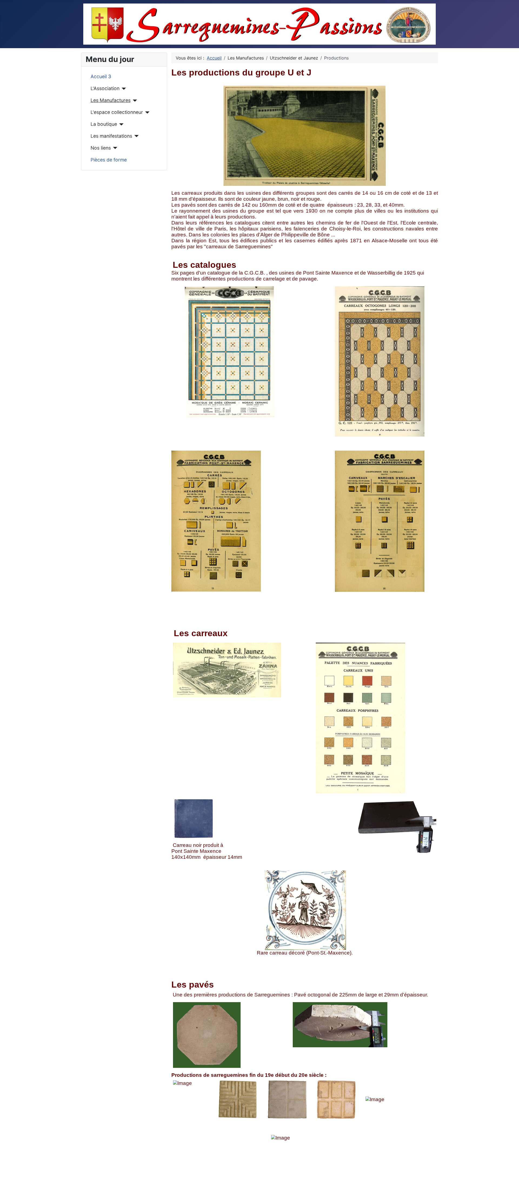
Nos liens (101, 148)
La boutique (104, 124)
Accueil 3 (101, 76)
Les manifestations (111, 136)
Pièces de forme (109, 160)
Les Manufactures (111, 100)
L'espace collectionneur (117, 112)
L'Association (105, 88)
